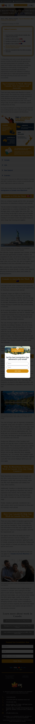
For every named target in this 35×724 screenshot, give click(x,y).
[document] (17, 362)
